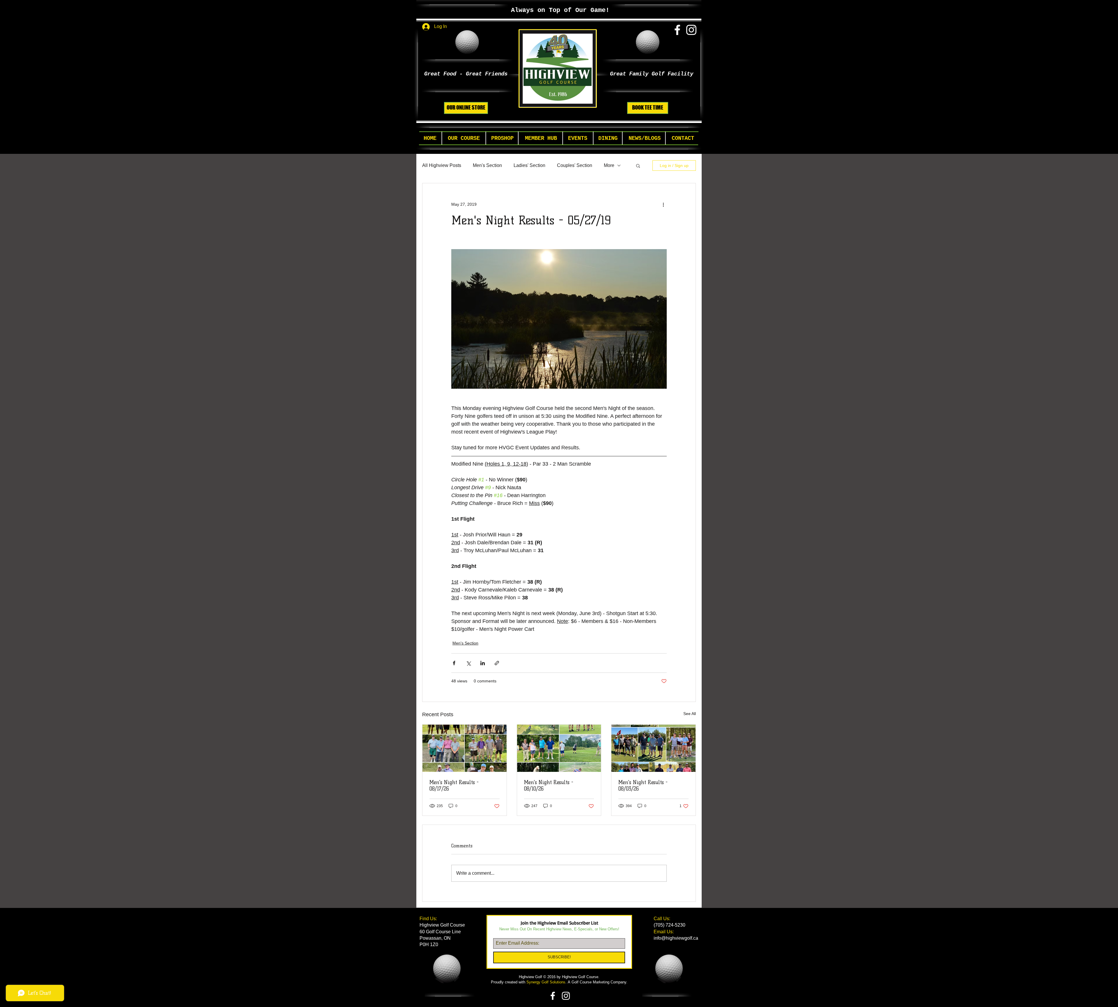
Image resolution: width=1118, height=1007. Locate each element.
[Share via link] (497, 663)
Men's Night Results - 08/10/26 (548, 785)
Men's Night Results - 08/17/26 (454, 785)
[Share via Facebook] (454, 663)
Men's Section (487, 165)
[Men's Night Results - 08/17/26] (464, 748)
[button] (463, 138)
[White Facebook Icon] (677, 30)
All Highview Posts (441, 165)
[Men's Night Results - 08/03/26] (653, 748)
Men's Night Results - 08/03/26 (643, 785)
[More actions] (663, 204)
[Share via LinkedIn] (482, 663)
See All (689, 713)
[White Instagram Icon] (691, 30)
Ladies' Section (529, 165)
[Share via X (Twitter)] (468, 663)
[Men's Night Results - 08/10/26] (559, 748)
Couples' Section (574, 165)
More (609, 165)
